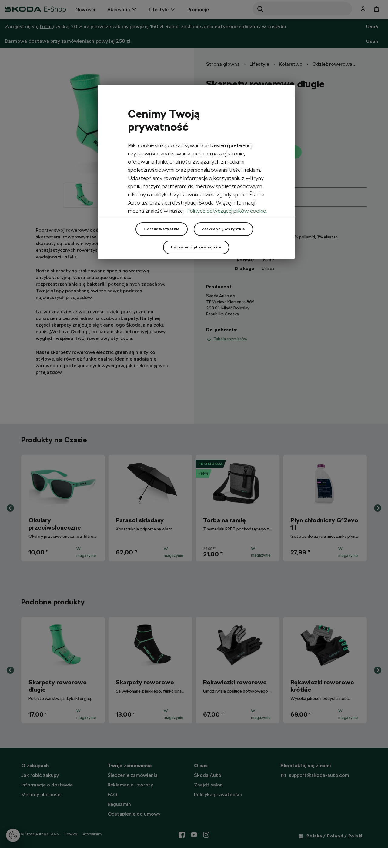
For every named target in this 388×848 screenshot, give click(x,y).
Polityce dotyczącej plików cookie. (226, 211)
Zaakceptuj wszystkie (223, 229)
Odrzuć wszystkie (161, 229)
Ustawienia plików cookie (196, 247)
